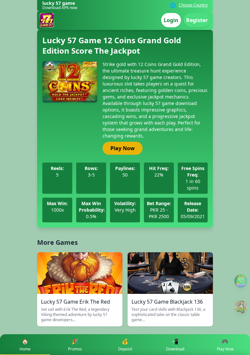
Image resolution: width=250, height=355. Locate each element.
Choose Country (193, 5)
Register (197, 20)
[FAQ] (240, 280)
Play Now (122, 148)
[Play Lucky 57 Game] (240, 306)
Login (171, 20)
